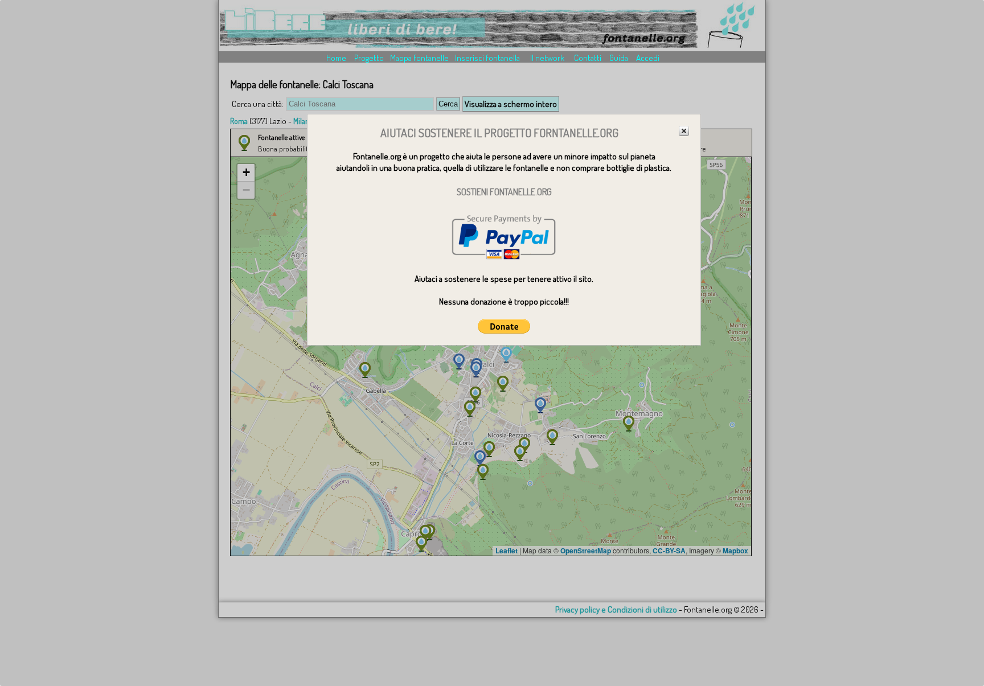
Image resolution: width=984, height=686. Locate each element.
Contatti (587, 57)
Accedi (647, 57)
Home (336, 57)
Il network (547, 57)
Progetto (369, 57)
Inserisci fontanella (487, 57)
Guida (618, 57)
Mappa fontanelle (419, 57)
